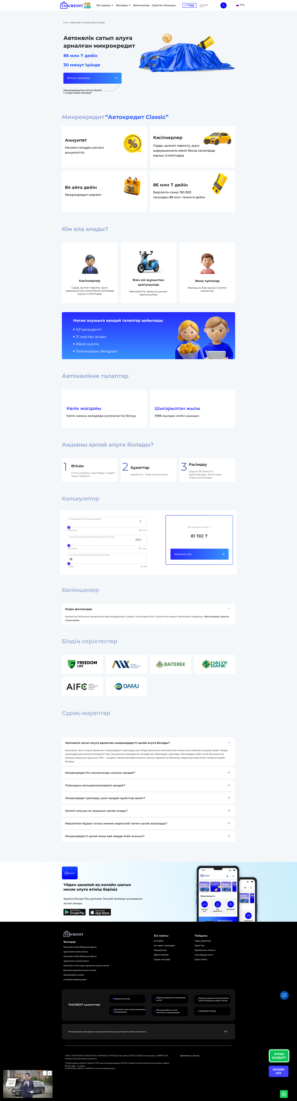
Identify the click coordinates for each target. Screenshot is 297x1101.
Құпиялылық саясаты (189, 1055)
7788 (190, 5)
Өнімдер (122, 5)
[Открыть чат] (284, 995)
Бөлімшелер (141, 5)
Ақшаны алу (183, 554)
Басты (66, 22)
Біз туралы (103, 5)
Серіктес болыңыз (164, 5)
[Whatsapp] (284, 1094)
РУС (242, 5)
